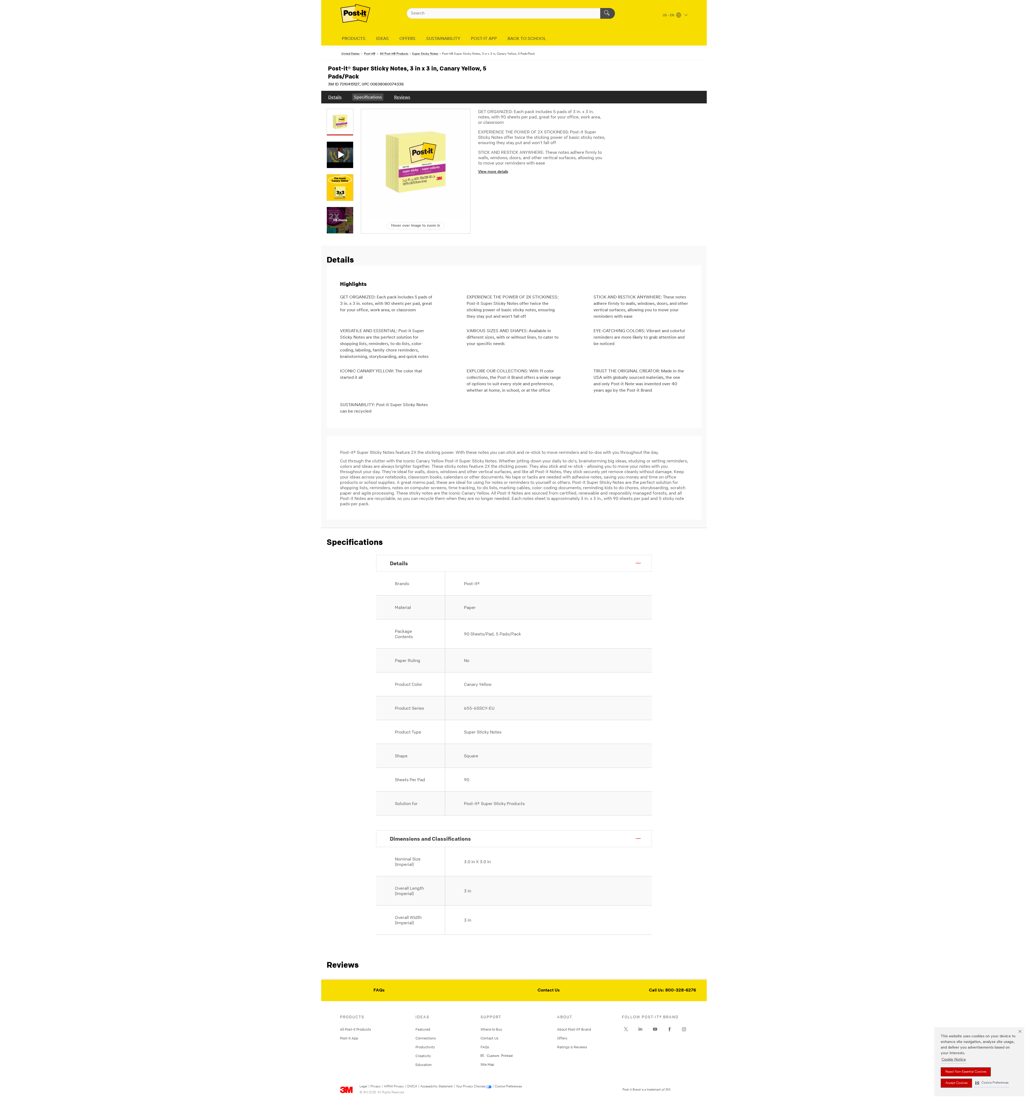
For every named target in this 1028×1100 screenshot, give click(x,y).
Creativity (423, 1056)
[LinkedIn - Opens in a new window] (640, 1029)
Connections (425, 1038)
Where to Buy (491, 1029)
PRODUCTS (353, 39)
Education (423, 1064)
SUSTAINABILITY (443, 39)
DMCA (412, 1086)
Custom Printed (499, 1055)
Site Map (487, 1064)
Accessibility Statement (436, 1086)
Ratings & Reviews (572, 1047)
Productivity (425, 1047)
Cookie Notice (954, 1060)
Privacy (376, 1086)
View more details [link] (493, 172)
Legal (363, 1086)
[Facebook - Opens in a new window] (670, 1029)
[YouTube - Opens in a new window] (655, 1029)
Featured (422, 1029)
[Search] (607, 13)
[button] (992, 1083)
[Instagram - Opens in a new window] (684, 1029)
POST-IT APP (484, 39)
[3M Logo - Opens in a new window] (355, 13)
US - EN (669, 15)
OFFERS (407, 39)
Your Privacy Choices (470, 1086)
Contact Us (549, 990)
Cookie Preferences (508, 1086)
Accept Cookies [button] (956, 1083)
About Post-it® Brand (574, 1029)
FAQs (379, 990)
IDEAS (382, 39)
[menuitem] (335, 97)
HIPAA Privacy (394, 1086)
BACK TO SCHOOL (527, 39)
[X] (626, 1029)
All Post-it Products (355, 1029)
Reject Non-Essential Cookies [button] (965, 1071)
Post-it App (349, 1038)
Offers (562, 1038)
